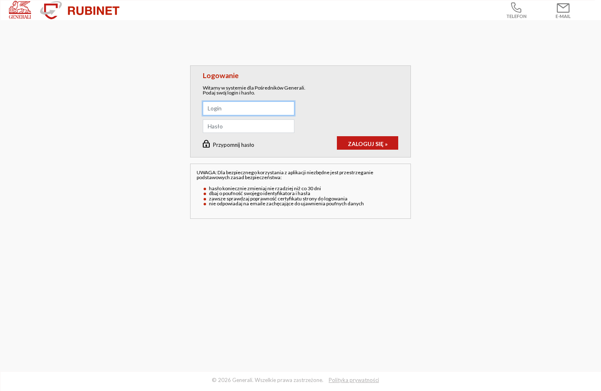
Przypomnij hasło (233, 145)
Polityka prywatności (354, 380)
